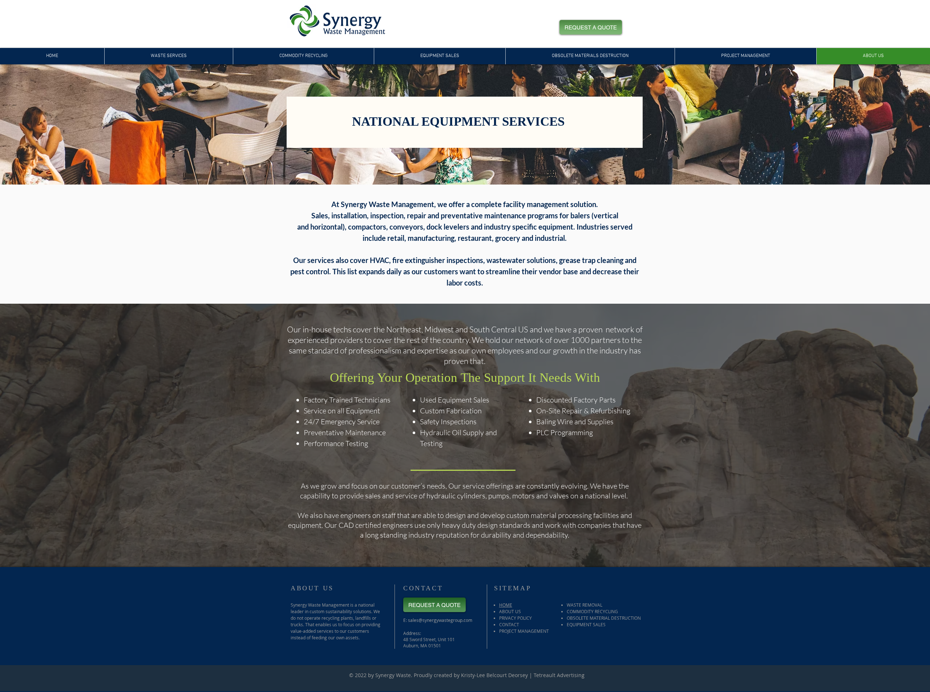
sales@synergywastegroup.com (440, 620)
